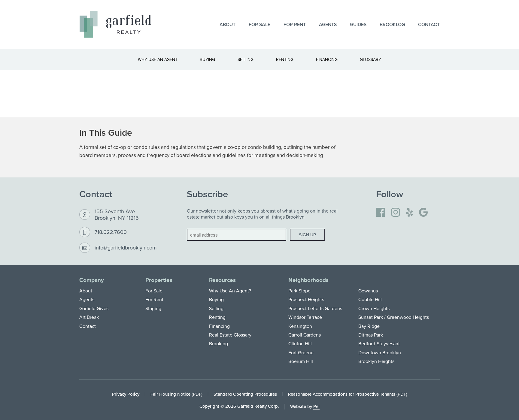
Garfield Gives (93, 308)
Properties (158, 280)
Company (91, 280)
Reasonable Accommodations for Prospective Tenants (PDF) (347, 394)
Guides (358, 24)
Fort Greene (301, 352)
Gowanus (368, 290)
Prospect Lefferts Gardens (315, 308)
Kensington (300, 326)
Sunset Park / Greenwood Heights (393, 317)
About (227, 24)
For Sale (259, 24)
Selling (216, 308)
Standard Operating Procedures (245, 394)
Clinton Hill (300, 343)
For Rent (295, 24)
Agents (328, 24)
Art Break (89, 317)
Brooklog (392, 24)
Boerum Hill (300, 361)
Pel (316, 406)
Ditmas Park (370, 334)
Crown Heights (374, 308)
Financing (219, 326)
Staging (153, 308)
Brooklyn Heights (376, 361)
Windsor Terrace (305, 317)
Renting (217, 317)
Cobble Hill (370, 299)
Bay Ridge (369, 326)
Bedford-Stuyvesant (379, 343)
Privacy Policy (125, 394)
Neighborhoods (308, 280)
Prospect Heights (306, 299)
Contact (429, 24)
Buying (216, 299)
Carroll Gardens (304, 334)
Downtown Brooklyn (379, 352)
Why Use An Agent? (230, 290)
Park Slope (299, 290)
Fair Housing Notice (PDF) (176, 394)
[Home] (115, 24)
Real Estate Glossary (230, 334)
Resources (222, 280)
